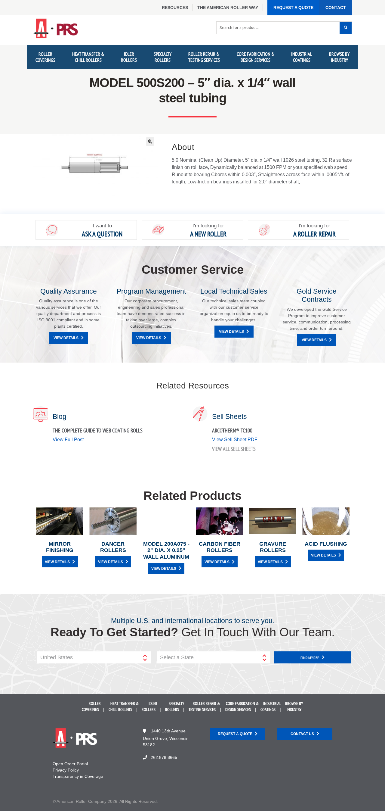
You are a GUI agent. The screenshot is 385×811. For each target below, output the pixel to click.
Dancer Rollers (113, 547)
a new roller (208, 233)
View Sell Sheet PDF (234, 439)
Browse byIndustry (339, 57)
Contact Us (302, 734)
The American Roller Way (227, 7)
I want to (102, 226)
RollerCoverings (45, 57)
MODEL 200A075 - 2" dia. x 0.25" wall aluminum (166, 550)
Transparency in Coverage (78, 776)
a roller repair (314, 233)
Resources (175, 7)
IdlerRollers (129, 57)
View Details (66, 338)
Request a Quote (293, 7)
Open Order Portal (70, 763)
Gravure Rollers (272, 547)
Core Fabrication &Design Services (256, 57)
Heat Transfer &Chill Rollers (88, 57)
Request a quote (235, 734)
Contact (335, 7)
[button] (150, 141)
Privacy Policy (66, 770)
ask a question (102, 233)
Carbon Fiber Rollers (219, 547)
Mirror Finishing (59, 547)
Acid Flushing (326, 544)
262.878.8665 (164, 757)
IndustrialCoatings (301, 57)
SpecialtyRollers (162, 57)
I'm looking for (208, 226)
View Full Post (68, 439)
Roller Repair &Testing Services (204, 57)
